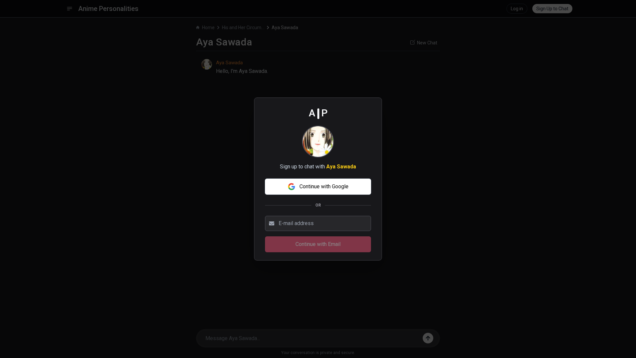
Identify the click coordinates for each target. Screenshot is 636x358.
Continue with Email (318, 244)
